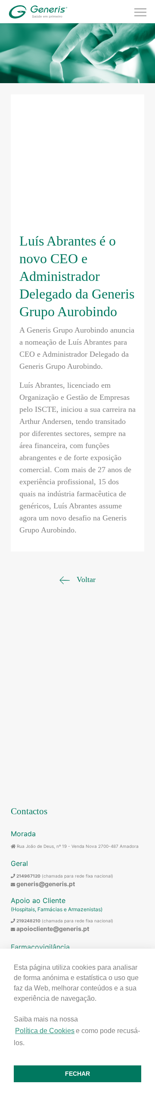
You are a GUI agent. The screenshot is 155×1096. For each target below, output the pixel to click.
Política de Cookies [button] (44, 1030)
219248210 (28, 920)
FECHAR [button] (77, 1073)
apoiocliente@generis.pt (52, 928)
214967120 (28, 875)
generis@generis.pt (45, 883)
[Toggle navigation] (140, 11)
